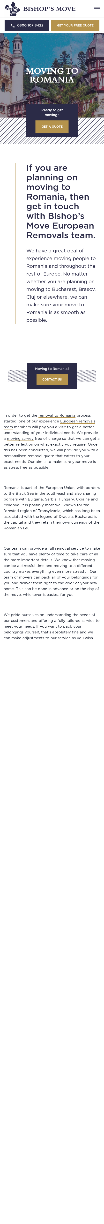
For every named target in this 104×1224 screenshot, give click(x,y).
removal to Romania (56, 415)
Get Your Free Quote (75, 25)
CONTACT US (52, 379)
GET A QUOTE (52, 126)
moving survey (20, 439)
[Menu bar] (97, 8)
